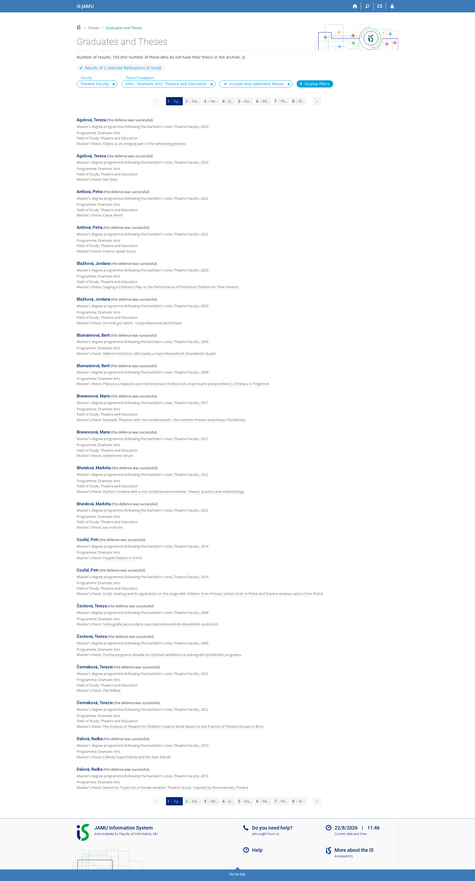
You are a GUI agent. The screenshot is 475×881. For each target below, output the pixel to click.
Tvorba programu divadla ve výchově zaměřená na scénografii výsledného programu (172, 654)
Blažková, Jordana (93, 263)
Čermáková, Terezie (95, 667)
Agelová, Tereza (91, 119)
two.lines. (110, 179)
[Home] (355, 6)
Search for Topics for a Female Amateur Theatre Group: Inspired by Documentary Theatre (175, 787)
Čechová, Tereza (92, 605)
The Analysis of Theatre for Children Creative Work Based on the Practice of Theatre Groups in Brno (183, 726)
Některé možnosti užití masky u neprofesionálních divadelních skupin (159, 353)
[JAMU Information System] (79, 27)
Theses (93, 27)
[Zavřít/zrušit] (114, 84)
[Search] (367, 6)
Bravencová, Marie (93, 396)
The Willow (111, 690)
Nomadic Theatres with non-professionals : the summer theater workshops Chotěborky (174, 419)
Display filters (317, 83)
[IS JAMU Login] (392, 6)
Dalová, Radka (90, 738)
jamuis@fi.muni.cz (265, 834)
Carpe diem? (113, 215)
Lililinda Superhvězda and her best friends (137, 756)
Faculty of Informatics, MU (138, 834)
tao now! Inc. (113, 527)
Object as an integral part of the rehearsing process (144, 143)
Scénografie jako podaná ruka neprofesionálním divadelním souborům (160, 624)
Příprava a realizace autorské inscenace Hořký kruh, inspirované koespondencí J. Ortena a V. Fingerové (186, 383)
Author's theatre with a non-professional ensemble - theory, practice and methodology (173, 491)
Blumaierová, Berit (93, 335)
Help (257, 850)
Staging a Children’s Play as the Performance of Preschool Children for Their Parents (171, 286)
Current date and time (350, 834)
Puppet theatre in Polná (122, 557)
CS (379, 6)
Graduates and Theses (124, 27)
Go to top (237, 874)
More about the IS (354, 850)
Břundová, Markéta (94, 467)
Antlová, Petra (90, 191)
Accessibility (344, 856)
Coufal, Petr (87, 539)
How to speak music (119, 251)
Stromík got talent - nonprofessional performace (142, 322)
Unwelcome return (118, 455)
